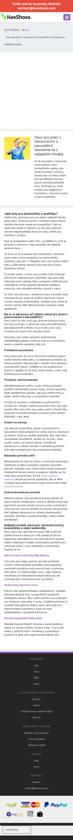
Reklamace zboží (36, 745)
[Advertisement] (36, 90)
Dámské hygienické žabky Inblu (23, 618)
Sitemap (36, 717)
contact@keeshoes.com (37, 8)
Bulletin (36, 782)
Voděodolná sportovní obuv (21, 584)
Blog (36, 760)
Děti (37, 665)
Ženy (36, 671)
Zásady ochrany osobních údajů (36, 711)
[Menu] (66, 17)
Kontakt (36, 699)
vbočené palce (12, 486)
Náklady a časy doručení (36, 733)
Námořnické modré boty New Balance (26, 555)
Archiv (36, 766)
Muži (36, 677)
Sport (36, 683)
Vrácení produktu (36, 739)
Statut (36, 705)
